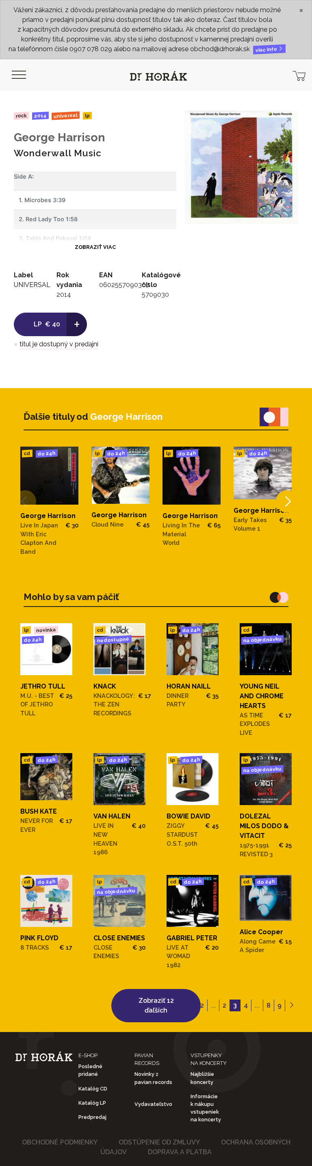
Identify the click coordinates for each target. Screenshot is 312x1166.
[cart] (299, 75)
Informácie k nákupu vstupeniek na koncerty (206, 1108)
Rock (21, 115)
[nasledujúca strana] (291, 1006)
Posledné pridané (90, 1070)
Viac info (267, 49)
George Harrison (59, 137)
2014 (40, 115)
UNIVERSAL (66, 115)
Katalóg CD (92, 1089)
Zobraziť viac (95, 247)
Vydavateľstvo (153, 1104)
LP (87, 116)
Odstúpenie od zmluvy (159, 1142)
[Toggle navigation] (18, 75)
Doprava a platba (180, 1152)
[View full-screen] (286, 122)
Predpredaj (92, 1117)
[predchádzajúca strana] (180, 1006)
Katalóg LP (92, 1103)
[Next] (287, 501)
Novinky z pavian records (153, 1078)
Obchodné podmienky (60, 1142)
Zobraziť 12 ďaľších (156, 1005)
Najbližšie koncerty (202, 1078)
